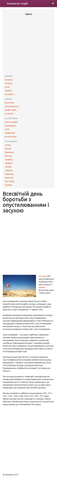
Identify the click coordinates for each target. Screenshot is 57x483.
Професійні (10, 133)
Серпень (9, 170)
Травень (9, 159)
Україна (8, 90)
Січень (8, 145)
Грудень (9, 185)
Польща (8, 83)
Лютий (8, 149)
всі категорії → (11, 136)
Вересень (9, 174)
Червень (9, 163)
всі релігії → (10, 113)
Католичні (9, 103)
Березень (9, 152)
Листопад (9, 181)
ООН (7, 129)
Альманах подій (17, 3)
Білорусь (9, 80)
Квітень (8, 156)
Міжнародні (10, 126)
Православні (10, 110)
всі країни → (10, 94)
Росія (7, 87)
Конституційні (11, 122)
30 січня (42, 276)
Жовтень (9, 178)
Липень (8, 167)
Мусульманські (12, 106)
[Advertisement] (28, 45)
